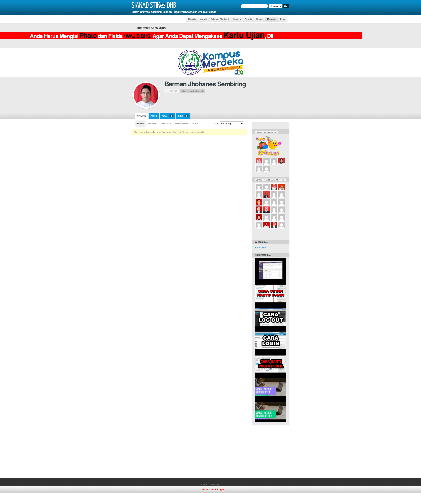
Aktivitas (141, 116)
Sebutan (152, 123)
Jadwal (203, 19)
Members (271, 19)
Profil (153, 116)
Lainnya (237, 19)
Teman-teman (181, 123)
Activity (248, 19)
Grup (182, 116)
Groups (259, 19)
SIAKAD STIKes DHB (154, 5)
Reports (192, 19)
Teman (167, 116)
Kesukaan (166, 123)
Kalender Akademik (220, 19)
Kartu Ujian (260, 247)
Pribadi (140, 123)
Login (282, 19)
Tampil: (215, 123)
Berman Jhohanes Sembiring (205, 83)
